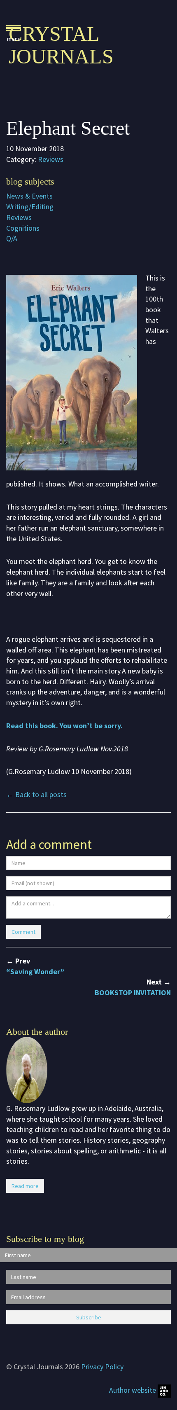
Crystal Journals (61, 45)
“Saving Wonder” (35, 971)
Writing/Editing (30, 206)
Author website (133, 1390)
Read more (25, 1186)
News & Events (29, 196)
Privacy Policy (102, 1366)
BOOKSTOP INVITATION (133, 992)
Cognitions (23, 228)
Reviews (50, 159)
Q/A (11, 238)
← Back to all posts (36, 794)
